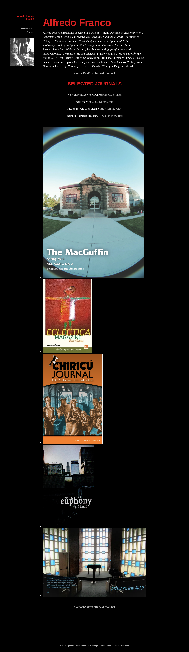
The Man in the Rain (111, 115)
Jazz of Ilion (115, 94)
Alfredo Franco (27, 28)
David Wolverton (82, 645)
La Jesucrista (106, 101)
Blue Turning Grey (111, 108)
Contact (30, 32)
